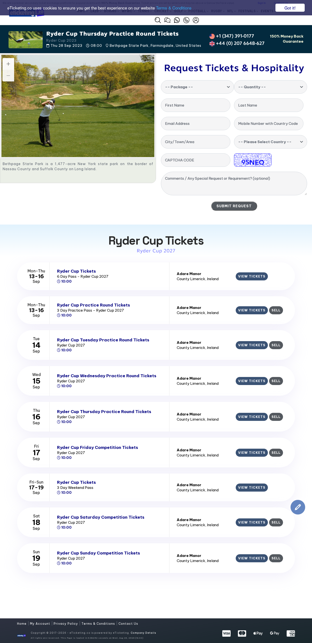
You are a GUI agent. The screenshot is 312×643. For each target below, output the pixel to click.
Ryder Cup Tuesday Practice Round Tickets (103, 340)
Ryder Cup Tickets (76, 271)
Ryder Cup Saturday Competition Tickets (100, 517)
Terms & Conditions (174, 8)
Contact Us (128, 623)
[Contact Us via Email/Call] (186, 19)
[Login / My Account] (196, 19)
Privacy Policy (66, 623)
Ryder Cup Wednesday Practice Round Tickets (106, 375)
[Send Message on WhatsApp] (177, 19)
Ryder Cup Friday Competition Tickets (97, 447)
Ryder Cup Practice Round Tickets (93, 305)
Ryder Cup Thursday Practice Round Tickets (104, 411)
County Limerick (191, 279)
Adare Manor (189, 273)
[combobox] (197, 87)
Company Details (143, 632)
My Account (40, 623)
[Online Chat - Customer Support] (167, 19)
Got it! (290, 8)
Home (22, 623)
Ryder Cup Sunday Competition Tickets (98, 553)
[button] (158, 20)
